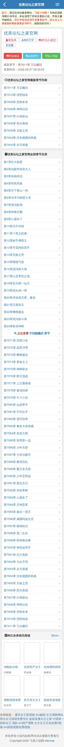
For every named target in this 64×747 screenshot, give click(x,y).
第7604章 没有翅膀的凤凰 (20, 137)
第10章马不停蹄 (14, 226)
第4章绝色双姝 (13, 183)
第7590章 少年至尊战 (17, 476)
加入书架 (52, 56)
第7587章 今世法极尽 (17, 454)
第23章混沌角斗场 (15, 319)
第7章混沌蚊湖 (13, 205)
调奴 (15, 723)
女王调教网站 (54, 715)
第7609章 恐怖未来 (16, 102)
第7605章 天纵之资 (16, 130)
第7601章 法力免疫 (16, 554)
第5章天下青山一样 (16, 190)
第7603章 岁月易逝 (16, 145)
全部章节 (33, 56)
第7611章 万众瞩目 (30, 64)
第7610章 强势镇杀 (16, 95)
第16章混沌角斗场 (15, 269)
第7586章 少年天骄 (16, 447)
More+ (55, 635)
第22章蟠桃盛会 (14, 312)
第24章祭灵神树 (14, 326)
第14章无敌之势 (14, 255)
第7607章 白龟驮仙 (16, 116)
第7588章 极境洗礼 (16, 462)
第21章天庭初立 (14, 305)
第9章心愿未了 (13, 219)
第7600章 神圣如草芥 (17, 547)
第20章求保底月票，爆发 (19, 297)
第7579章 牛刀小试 (16, 397)
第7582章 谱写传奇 (16, 419)
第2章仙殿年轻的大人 (17, 169)
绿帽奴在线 (11, 667)
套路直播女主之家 (40, 719)
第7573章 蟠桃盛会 (16, 355)
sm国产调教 (26, 723)
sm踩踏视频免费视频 (17, 727)
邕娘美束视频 (52, 700)
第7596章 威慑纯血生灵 (19, 519)
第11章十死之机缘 (15, 233)
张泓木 (12, 40)
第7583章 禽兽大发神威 (19, 426)
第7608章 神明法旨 (16, 109)
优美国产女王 (32, 667)
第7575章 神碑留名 (16, 369)
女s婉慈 (41, 715)
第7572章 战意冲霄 (16, 347)
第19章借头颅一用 (15, 290)
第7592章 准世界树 (16, 490)
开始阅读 (14, 56)
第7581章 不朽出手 (16, 412)
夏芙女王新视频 (25, 715)
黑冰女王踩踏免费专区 (14, 719)
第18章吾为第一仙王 (17, 283)
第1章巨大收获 (13, 162)
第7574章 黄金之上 (16, 362)
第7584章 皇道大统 (16, 433)
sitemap (50, 740)
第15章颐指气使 (14, 262)
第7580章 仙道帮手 (16, 405)
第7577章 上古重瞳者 (17, 383)
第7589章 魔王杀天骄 (17, 469)
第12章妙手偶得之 (15, 240)
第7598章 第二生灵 (16, 533)
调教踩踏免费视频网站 (18, 700)
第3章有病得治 (13, 176)
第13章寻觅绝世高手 (17, 247)
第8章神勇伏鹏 (13, 212)
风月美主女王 (32, 700)
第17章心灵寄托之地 (17, 276)
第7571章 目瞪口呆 (16, 340)
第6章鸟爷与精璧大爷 (17, 197)
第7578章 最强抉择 (16, 390)
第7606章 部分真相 (16, 123)
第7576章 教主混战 (16, 376)
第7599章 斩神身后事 (17, 540)
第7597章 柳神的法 (16, 526)
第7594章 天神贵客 (16, 504)
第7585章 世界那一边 (17, 440)
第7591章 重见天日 (16, 483)
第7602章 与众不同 (16, 562)
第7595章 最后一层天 (17, 512)
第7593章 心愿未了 (16, 497)
